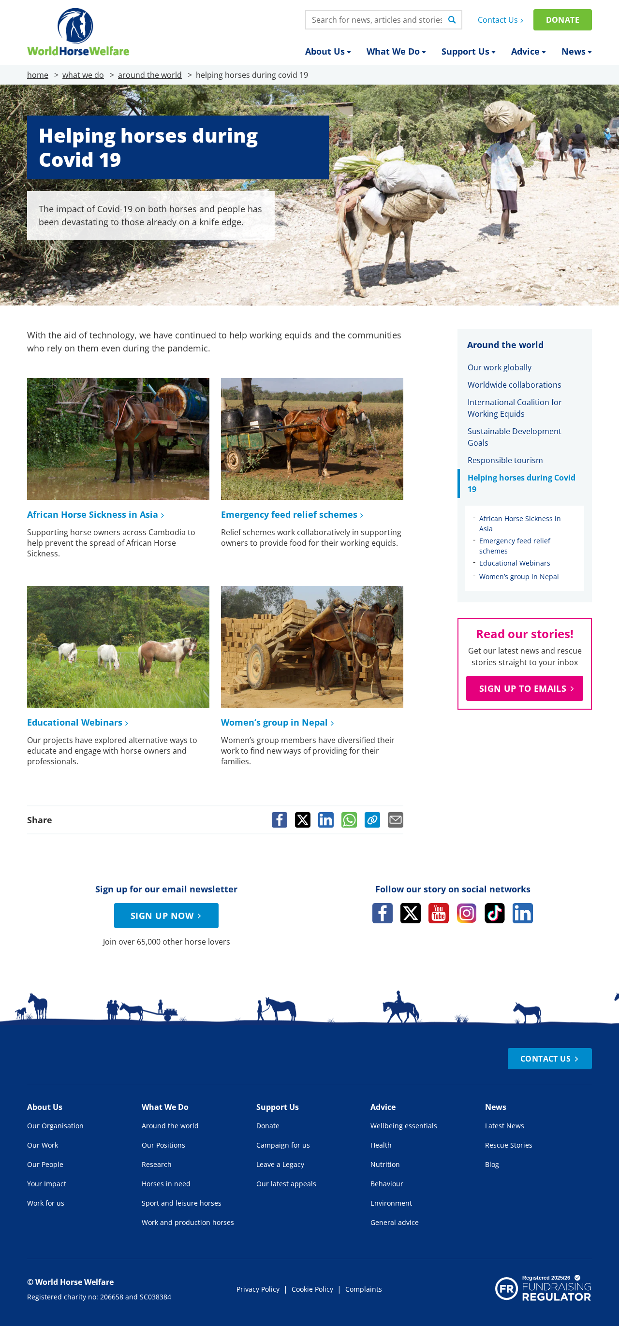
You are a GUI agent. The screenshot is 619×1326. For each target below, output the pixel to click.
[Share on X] (302, 820)
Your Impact (46, 1183)
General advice (394, 1222)
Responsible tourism (505, 460)
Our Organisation (55, 1125)
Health (381, 1145)
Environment (391, 1203)
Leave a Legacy (280, 1164)
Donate (562, 20)
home (37, 75)
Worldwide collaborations (514, 384)
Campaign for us (283, 1145)
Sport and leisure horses (181, 1203)
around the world (150, 75)
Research (157, 1164)
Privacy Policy (258, 1289)
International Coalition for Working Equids (515, 408)
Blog (492, 1164)
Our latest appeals (286, 1183)
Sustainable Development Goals (514, 437)
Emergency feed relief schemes (289, 514)
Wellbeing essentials (403, 1125)
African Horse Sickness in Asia (92, 514)
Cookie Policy (312, 1289)
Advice (525, 51)
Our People (45, 1164)
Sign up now (162, 915)
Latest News (504, 1125)
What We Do (393, 51)
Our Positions (163, 1145)
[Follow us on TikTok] (495, 913)
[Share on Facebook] (279, 820)
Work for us (45, 1203)
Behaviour (386, 1183)
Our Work (42, 1145)
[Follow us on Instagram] (467, 913)
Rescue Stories (508, 1145)
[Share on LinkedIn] (326, 820)
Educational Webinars (74, 722)
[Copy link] (372, 820)
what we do (83, 75)
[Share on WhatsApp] (349, 820)
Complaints (363, 1289)
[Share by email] (395, 820)
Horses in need (166, 1183)
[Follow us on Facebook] (382, 913)
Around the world (170, 1125)
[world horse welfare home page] (78, 32)
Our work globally (499, 367)
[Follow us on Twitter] (410, 913)
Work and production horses (188, 1222)
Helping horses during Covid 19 (521, 483)
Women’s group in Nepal (274, 722)
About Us (325, 51)
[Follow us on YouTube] (438, 913)
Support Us (465, 51)
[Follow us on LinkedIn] (523, 913)
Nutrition (385, 1164)
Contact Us (498, 20)
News (573, 51)
